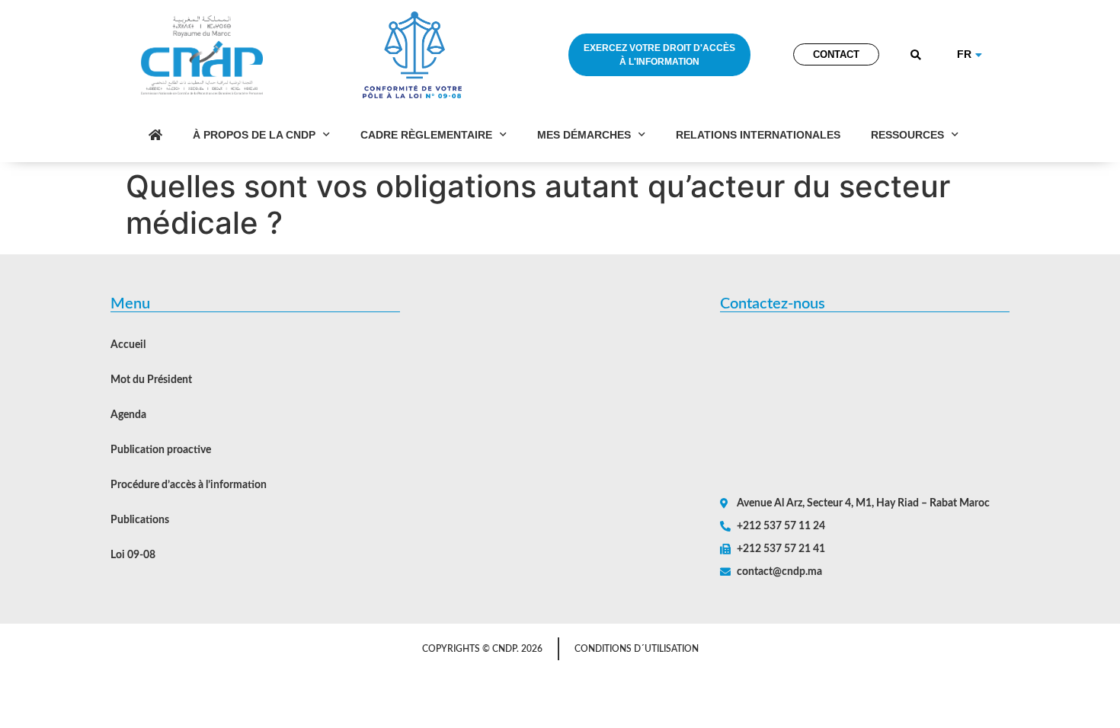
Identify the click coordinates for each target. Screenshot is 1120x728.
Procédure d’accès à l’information (188, 485)
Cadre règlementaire (426, 135)
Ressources (907, 135)
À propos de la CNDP (254, 135)
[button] (916, 55)
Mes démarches (584, 135)
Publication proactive (160, 450)
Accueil (128, 345)
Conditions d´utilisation (636, 648)
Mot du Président (151, 380)
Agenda (128, 415)
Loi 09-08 (132, 555)
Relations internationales (758, 135)
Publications (139, 520)
